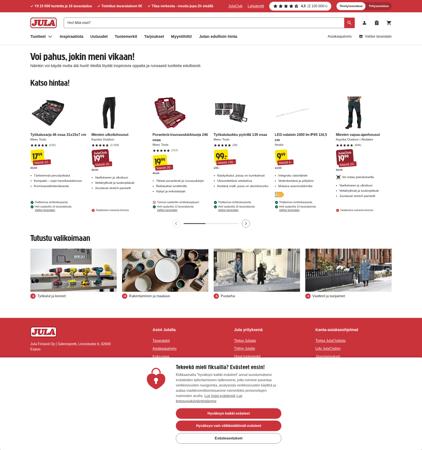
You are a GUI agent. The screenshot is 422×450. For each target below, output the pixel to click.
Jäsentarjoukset (327, 356)
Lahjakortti (256, 6)
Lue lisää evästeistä (219, 396)
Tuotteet (38, 36)
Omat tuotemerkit (247, 356)
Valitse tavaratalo (378, 36)
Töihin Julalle (244, 348)
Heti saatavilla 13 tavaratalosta (175, 208)
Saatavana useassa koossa (112, 210)
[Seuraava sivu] (246, 224)
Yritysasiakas (379, 6)
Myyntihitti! (181, 36)
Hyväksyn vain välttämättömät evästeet (228, 426)
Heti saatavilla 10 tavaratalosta (297, 208)
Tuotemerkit (126, 36)
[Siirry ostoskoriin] (389, 23)
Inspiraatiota (71, 36)
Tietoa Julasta (245, 341)
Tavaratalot (161, 341)
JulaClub (235, 6)
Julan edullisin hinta (218, 36)
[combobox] (209, 23)
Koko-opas (161, 356)
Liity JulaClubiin (327, 348)
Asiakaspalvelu (340, 36)
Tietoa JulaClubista (330, 341)
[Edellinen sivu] (176, 224)
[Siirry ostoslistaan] (376, 23)
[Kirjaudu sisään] (364, 23)
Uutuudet (99, 36)
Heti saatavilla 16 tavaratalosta (53, 208)
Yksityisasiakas (351, 6)
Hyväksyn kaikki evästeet (228, 413)
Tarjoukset (154, 36)
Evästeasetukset (228, 438)
